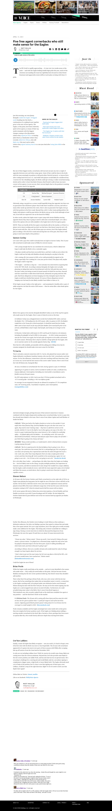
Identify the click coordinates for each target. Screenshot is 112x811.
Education (78, 93)
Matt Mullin (26, 48)
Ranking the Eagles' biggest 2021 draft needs (52, 123)
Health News (79, 111)
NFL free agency (40, 691)
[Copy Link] (68, 49)
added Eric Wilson (24, 140)
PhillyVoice (24, 18)
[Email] (65, 49)
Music (77, 120)
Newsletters (65, 22)
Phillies (44, 22)
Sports (84, 17)
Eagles (25, 22)
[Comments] (62, 49)
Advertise (31, 802)
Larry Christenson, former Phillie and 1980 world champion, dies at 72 (85, 70)
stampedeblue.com (21, 387)
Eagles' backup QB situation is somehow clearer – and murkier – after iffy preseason (86, 64)
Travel (77, 214)
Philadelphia (31, 691)
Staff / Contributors (76, 803)
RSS (88, 802)
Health (53, 17)
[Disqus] (41, 736)
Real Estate (79, 205)
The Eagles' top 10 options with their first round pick (53, 132)
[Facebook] (50, 49)
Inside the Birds (60, 458)
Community (79, 269)
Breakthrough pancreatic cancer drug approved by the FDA (85, 154)
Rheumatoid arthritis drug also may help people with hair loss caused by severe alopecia (86, 158)
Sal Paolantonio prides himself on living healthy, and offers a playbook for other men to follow (86, 166)
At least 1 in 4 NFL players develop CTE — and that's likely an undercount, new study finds (86, 162)
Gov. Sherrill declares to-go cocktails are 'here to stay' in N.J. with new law (86, 67)
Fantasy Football (54, 22)
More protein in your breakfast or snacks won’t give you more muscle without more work (86, 175)
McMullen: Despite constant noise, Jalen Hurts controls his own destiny (52, 136)
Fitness (78, 187)
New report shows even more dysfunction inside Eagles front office (53, 127)
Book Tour (78, 196)
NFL (22, 53)
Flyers (32, 22)
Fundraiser (79, 233)
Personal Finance (80, 242)
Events (74, 17)
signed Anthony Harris (28, 144)
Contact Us (46, 802)
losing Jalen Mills (56, 144)
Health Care (79, 296)
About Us (16, 802)
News (43, 17)
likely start (16, 142)
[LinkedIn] (56, 49)
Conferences (79, 260)
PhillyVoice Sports (32, 677)
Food (77, 129)
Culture (63, 17)
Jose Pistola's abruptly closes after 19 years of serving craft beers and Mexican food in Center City (85, 79)
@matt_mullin (33, 674)
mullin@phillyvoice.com (30, 688)
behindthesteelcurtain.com (24, 558)
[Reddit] (59, 49)
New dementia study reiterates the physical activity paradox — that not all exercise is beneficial (85, 171)
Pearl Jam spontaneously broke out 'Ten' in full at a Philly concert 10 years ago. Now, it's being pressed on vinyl (86, 74)
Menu (15, 18)
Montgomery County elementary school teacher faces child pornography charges (86, 82)
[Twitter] (53, 49)
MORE (53, 342)
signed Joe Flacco (26, 135)
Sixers (38, 22)
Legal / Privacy (61, 802)
